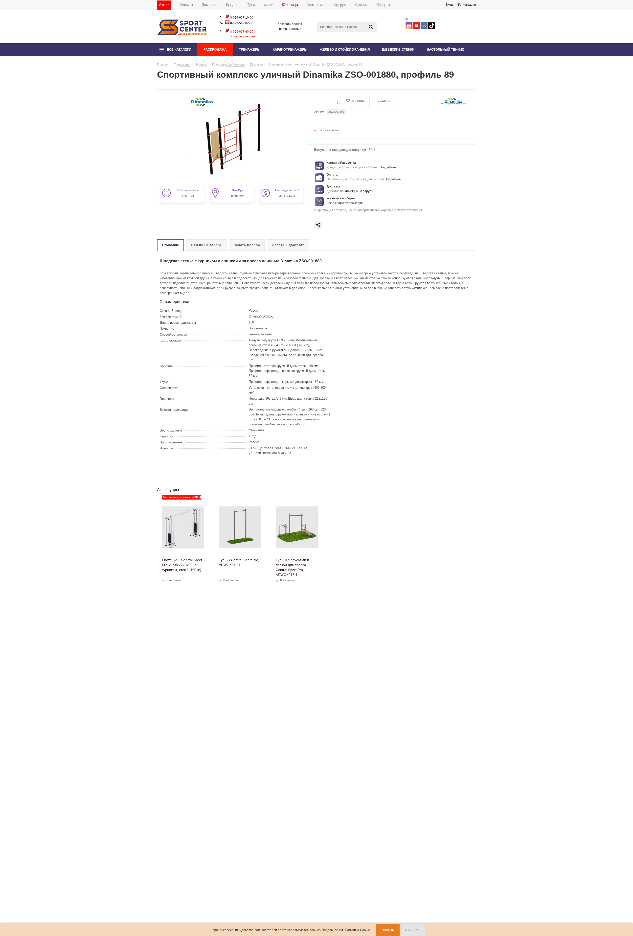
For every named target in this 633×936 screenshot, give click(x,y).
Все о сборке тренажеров (344, 203)
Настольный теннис (445, 49)
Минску (349, 191)
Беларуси (366, 191)
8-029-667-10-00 (241, 17)
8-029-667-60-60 (241, 31)
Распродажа (214, 49)
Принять (388, 930)
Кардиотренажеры (290, 49)
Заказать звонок (290, 24)
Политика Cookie (357, 930)
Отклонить (413, 930)
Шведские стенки (398, 49)
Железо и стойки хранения (345, 49)
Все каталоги (179, 49)
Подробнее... (389, 167)
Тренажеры (249, 49)
